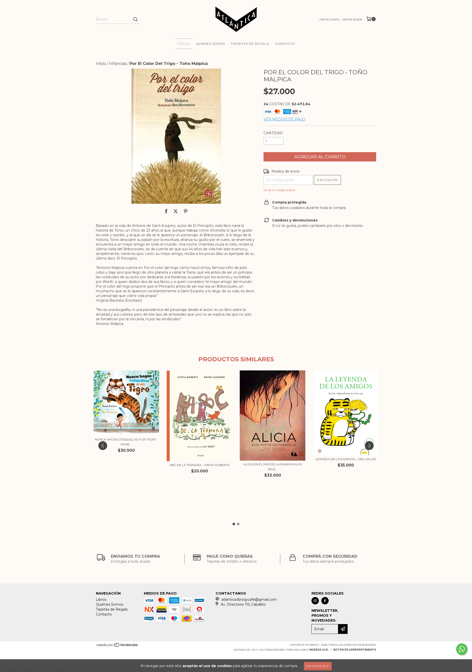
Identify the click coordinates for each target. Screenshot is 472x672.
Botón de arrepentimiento (354, 649)
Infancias (117, 63)
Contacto (285, 43)
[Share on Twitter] (175, 211)
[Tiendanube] (117, 646)
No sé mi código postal (279, 190)
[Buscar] (135, 19)
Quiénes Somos (210, 43)
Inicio (101, 63)
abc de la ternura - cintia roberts (199, 465)
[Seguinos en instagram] (315, 600)
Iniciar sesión (352, 19)
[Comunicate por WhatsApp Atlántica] (461, 649)
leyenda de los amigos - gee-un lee (345, 459)
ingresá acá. (319, 649)
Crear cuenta (329, 19)
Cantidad (273, 133)
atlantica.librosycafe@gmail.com (249, 599)
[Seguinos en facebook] (325, 600)
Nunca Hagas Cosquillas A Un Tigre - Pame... (126, 442)
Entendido (317, 666)
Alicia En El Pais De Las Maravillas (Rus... (272, 466)
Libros (183, 43)
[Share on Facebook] (166, 211)
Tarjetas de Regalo (250, 43)
